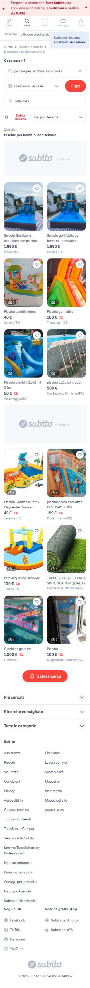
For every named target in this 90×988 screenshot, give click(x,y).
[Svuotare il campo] (80, 71)
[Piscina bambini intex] (23, 291)
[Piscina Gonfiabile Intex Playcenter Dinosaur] (23, 485)
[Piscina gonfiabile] (66, 291)
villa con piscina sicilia (37, 34)
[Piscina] (66, 628)
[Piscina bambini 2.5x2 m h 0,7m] (23, 365)
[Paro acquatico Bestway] (23, 558)
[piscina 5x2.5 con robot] (66, 365)
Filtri (75, 86)
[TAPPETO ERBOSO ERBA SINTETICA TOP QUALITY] (66, 558)
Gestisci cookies (16, 809)
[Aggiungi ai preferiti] (37, 188)
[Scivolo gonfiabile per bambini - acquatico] (66, 218)
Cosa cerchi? (15, 60)
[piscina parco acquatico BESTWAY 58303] (66, 485)
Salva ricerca (20, 117)
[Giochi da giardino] (23, 628)
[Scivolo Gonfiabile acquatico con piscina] (23, 218)
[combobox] (45, 71)
